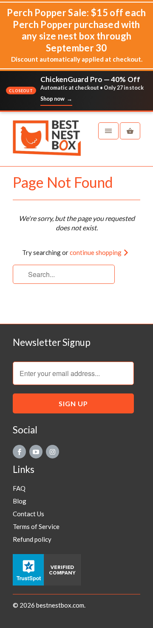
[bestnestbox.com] (47, 142)
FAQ (19, 488)
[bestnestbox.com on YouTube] (35, 451)
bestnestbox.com (60, 605)
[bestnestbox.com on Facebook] (19, 451)
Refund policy (32, 539)
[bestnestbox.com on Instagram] (52, 451)
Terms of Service (36, 526)
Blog (19, 501)
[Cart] (130, 130)
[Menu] (108, 130)
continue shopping (96, 252)
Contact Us (28, 514)
